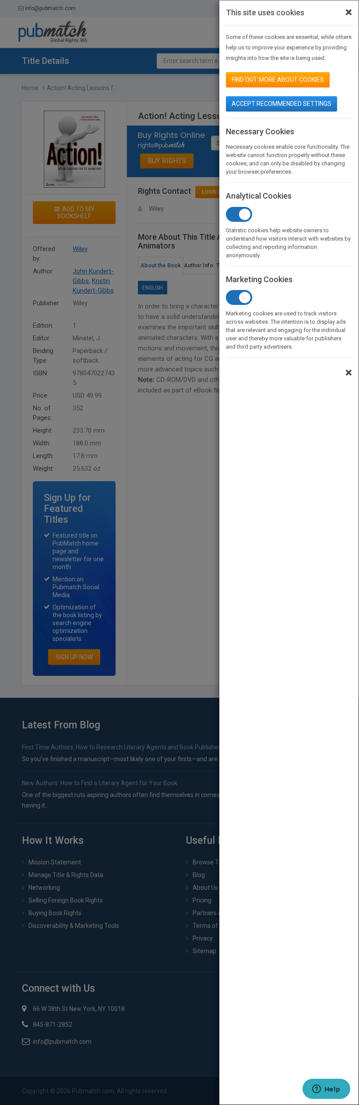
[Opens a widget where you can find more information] (326, 1090)
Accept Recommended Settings (281, 103)
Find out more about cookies (278, 79)
